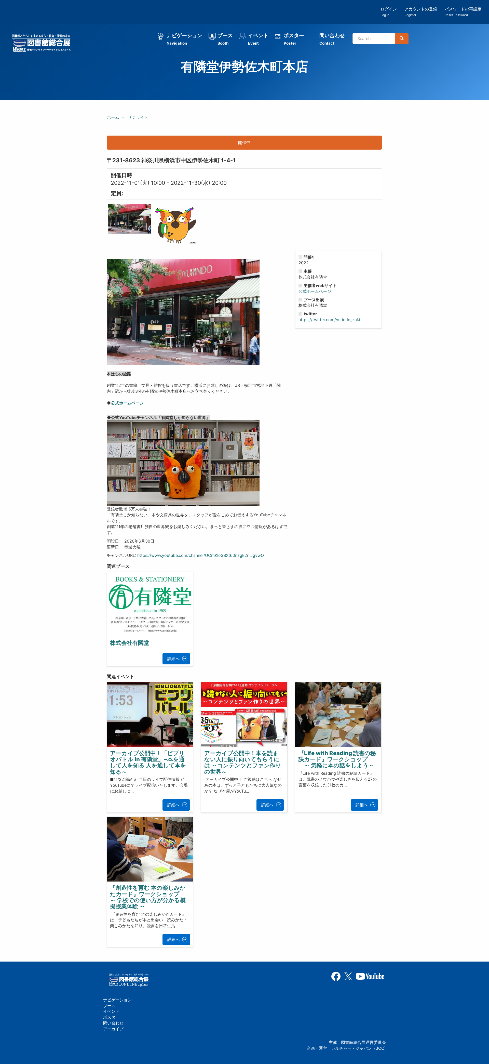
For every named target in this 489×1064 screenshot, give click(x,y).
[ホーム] (43, 44)
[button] (129, 219)
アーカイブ (113, 1028)
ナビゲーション (184, 39)
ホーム (113, 117)
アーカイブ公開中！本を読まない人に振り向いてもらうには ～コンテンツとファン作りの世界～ (242, 762)
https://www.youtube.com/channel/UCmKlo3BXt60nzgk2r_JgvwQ (200, 555)
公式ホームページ (127, 402)
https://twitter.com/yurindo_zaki (329, 319)
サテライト (138, 117)
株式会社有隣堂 (129, 642)
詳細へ (173, 658)
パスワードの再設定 (463, 11)
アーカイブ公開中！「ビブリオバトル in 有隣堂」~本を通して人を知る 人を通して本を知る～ (148, 762)
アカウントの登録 (420, 11)
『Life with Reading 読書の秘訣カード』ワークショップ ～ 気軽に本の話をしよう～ (337, 759)
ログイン (389, 11)
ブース (225, 39)
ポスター (294, 39)
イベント (258, 39)
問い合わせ (332, 39)
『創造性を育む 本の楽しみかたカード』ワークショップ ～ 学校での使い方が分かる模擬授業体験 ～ (148, 897)
